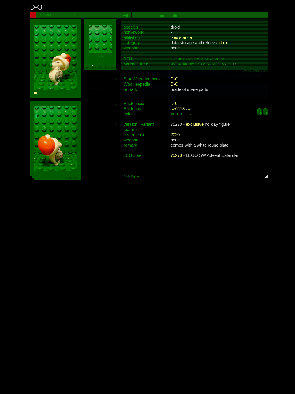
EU (235, 63)
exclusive (195, 124)
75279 (176, 155)
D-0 (174, 103)
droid (223, 42)
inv (189, 109)
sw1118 (178, 108)
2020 (175, 134)
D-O (175, 79)
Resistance (181, 37)
